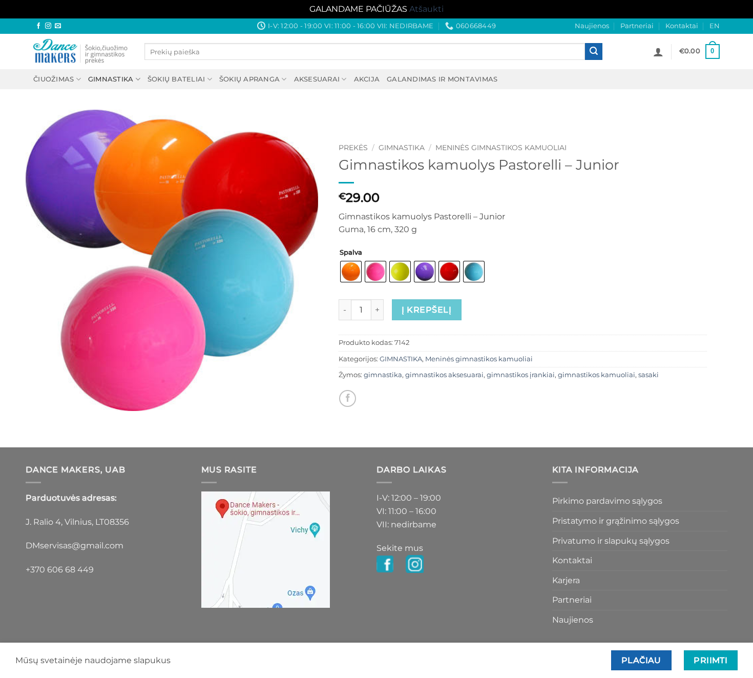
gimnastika (383, 375)
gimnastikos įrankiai (521, 375)
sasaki (648, 375)
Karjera (566, 580)
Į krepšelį (426, 310)
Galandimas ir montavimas (442, 79)
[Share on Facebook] (347, 398)
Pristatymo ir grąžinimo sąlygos (615, 521)
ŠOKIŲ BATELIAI (176, 79)
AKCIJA (367, 79)
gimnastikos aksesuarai (444, 375)
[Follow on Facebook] (38, 26)
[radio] (351, 271)
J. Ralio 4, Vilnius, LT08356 (77, 522)
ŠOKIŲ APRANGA (249, 79)
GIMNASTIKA (111, 79)
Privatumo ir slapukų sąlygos (611, 541)
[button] (658, 51)
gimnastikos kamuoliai (596, 375)
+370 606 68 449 (60, 569)
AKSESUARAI (317, 79)
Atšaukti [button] (426, 9)
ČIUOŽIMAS (53, 79)
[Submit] (593, 51)
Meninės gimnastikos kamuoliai (501, 147)
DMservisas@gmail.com (74, 545)
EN (714, 26)
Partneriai (637, 26)
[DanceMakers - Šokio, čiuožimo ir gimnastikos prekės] (81, 51)
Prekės (353, 147)
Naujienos (592, 26)
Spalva (351, 252)
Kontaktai (681, 26)
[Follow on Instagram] (48, 26)
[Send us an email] (58, 26)
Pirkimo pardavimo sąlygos (607, 501)
